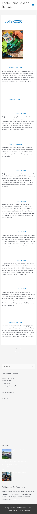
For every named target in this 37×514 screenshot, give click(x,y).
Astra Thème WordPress (22, 510)
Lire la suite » (6, 86)
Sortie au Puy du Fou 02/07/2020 (13, 95)
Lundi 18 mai (8, 110)
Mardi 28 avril (9, 286)
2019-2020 (5, 67)
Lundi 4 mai (8, 229)
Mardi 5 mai (8, 198)
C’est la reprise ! (10, 141)
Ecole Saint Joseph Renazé (15, 5)
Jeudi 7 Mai (8, 167)
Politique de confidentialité (20, 499)
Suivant (18, 352)
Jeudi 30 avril (9, 257)
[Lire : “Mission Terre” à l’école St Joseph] (12, 44)
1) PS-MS (5, 113)
